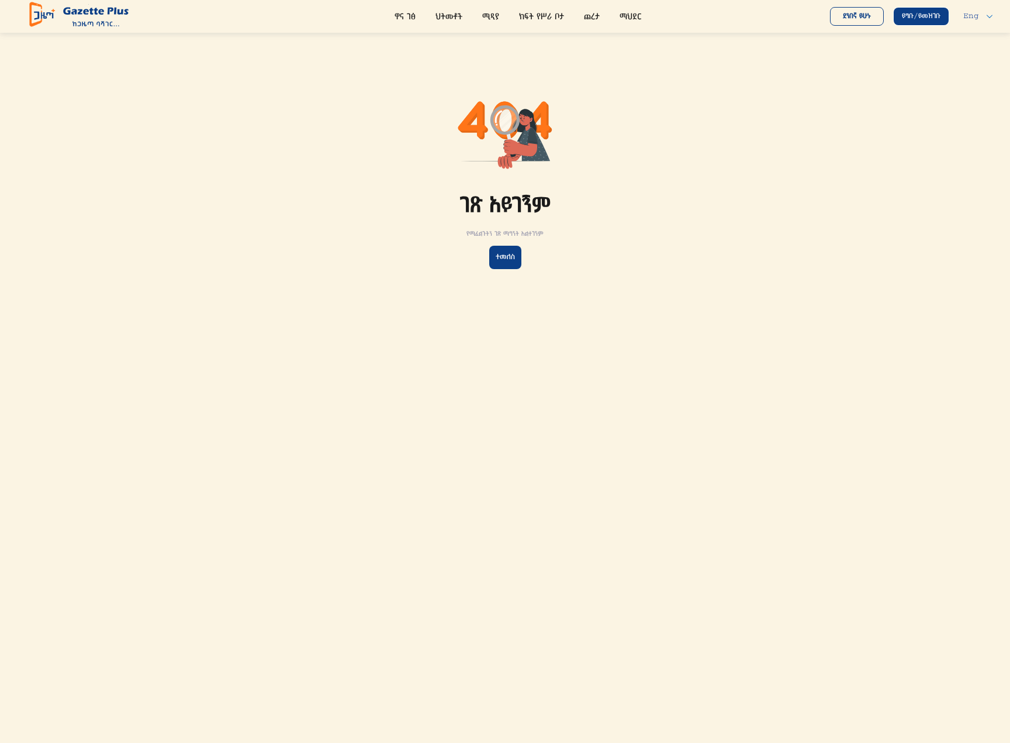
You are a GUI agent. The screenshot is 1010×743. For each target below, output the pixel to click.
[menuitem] (405, 17)
